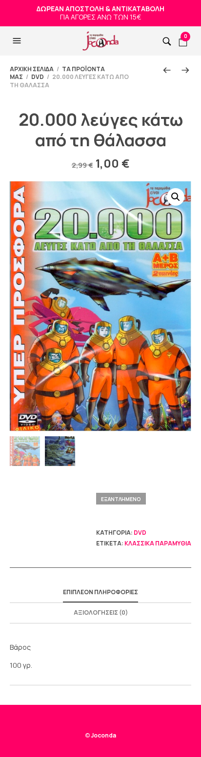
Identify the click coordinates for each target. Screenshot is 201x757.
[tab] (100, 592)
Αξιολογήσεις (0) (101, 612)
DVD (37, 77)
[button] (18, 41)
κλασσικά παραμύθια (157, 543)
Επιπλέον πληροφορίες (100, 592)
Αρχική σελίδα (32, 69)
